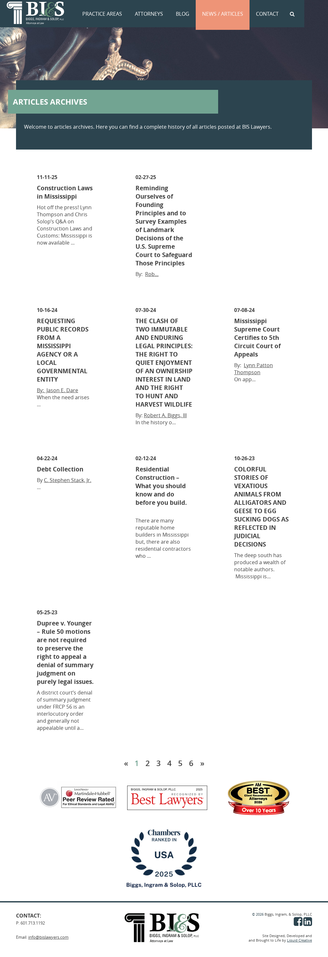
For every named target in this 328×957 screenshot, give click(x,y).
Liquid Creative (299, 940)
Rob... (152, 274)
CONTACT (267, 13)
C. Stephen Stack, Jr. (67, 480)
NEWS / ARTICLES (222, 13)
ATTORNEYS (149, 13)
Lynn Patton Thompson (253, 369)
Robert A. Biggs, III (165, 415)
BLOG (182, 13)
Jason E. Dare (61, 390)
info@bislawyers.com (48, 937)
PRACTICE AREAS (102, 13)
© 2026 (258, 914)
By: (41, 390)
